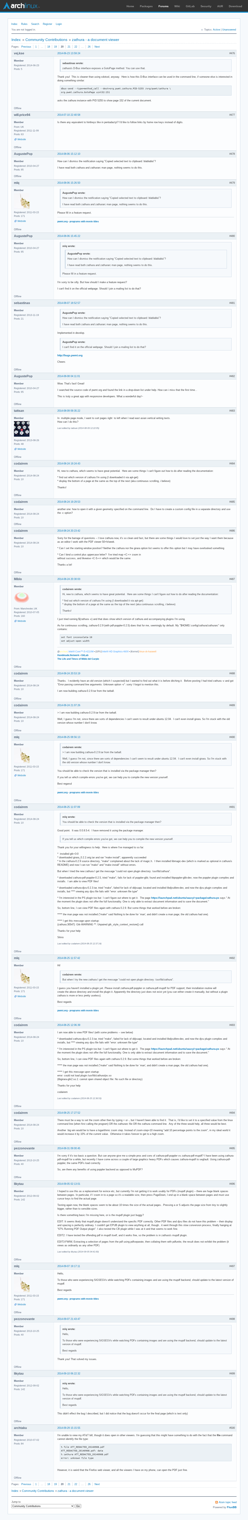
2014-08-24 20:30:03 (68, 579)
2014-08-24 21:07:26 (68, 705)
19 (55, 46)
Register (47, 24)
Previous (26, 46)
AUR (220, 6)
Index (14, 24)
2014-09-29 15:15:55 (68, 1427)
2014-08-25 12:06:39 (68, 1025)
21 (69, 46)
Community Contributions (46, 40)
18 (48, 46)
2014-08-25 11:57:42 (68, 958)
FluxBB (232, 1507)
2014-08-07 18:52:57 (68, 303)
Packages (146, 6)
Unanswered (229, 29)
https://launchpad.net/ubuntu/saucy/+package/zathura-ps (185, 897)
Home (130, 6)
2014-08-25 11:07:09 (68, 807)
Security (206, 6)
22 (75, 46)
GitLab (190, 6)
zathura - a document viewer (95, 40)
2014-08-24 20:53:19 (68, 673)
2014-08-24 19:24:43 (68, 463)
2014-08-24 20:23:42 (68, 530)
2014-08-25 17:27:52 (68, 1112)
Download (235, 6)
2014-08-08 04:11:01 (68, 376)
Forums (163, 6)
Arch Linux (21, 6)
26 (89, 46)
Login (59, 24)
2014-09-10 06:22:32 (68, 1373)
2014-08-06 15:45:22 (68, 236)
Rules (24, 24)
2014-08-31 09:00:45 (68, 1148)
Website (21, 139)
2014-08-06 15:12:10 (68, 153)
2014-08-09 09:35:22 (68, 410)
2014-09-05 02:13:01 (68, 1183)
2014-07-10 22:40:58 (68, 114)
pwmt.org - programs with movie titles (78, 221)
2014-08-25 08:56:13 (68, 737)
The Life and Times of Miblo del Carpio (78, 659)
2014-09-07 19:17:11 (68, 1266)
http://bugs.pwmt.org (70, 355)
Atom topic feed (228, 1502)
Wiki (177, 6)
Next (97, 46)
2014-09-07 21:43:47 (68, 1319)
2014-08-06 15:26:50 (68, 182)
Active (216, 29)
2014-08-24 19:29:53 (68, 501)
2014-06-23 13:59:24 (68, 53)
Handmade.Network (68, 655)
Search (35, 24)
